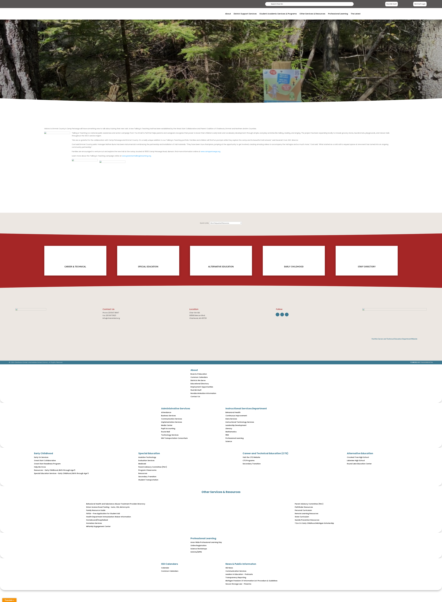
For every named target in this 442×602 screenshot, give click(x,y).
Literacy (228, 428)
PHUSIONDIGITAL (427, 362)
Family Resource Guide (95, 510)
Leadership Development (235, 425)
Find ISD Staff (391, 4)
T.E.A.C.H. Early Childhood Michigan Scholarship (314, 523)
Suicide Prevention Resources (307, 520)
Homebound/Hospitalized (97, 520)
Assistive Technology (147, 457)
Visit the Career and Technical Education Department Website (394, 339)
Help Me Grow (40, 467)
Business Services (168, 415)
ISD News (229, 568)
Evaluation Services (146, 460)
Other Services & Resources (221, 492)
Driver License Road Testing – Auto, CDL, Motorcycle (107, 507)
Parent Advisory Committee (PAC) (152, 467)
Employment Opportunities (201, 387)
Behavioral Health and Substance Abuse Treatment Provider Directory (115, 504)
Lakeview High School (356, 460)
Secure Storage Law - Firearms (238, 584)
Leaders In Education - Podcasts (239, 574)
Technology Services (170, 435)
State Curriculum (302, 517)
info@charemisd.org (111, 318)
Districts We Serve (197, 380)
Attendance (166, 412)
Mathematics (231, 432)
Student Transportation (148, 480)
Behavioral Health (232, 412)
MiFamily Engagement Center (98, 526)
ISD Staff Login (419, 4)
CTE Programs (248, 460)
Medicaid (142, 464)
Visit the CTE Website (251, 457)
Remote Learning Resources (306, 513)
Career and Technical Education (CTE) (265, 453)
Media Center (166, 425)
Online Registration (198, 545)
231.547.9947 (113, 313)
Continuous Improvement (236, 415)
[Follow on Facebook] (277, 314)
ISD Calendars (169, 564)
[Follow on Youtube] (287, 314)
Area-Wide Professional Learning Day (206, 542)
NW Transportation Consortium (174, 438)
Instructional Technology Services (239, 422)
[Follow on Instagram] (282, 314)
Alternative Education (360, 453)
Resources (142, 473)
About (194, 370)
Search (347, 4)
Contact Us (195, 396)
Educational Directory (199, 384)
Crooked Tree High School (358, 457)
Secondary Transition (147, 476)
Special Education (149, 453)
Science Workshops (198, 549)
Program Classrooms (147, 470)
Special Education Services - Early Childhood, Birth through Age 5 (61, 473)
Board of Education (198, 374)
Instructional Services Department (246, 408)
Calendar (165, 568)
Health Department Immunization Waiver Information (108, 517)
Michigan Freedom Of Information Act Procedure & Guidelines (251, 581)
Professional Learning (234, 438)
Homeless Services (94, 523)
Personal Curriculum (303, 510)
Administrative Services (175, 408)
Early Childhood (43, 453)
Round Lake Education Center (359, 464)
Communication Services (171, 419)
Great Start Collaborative (45, 460)
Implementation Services (171, 422)
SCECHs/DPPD (196, 552)
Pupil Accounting (168, 428)
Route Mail (165, 432)
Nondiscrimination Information (203, 393)
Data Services (231, 419)
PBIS (227, 435)
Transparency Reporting (235, 577)
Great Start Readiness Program (47, 464)
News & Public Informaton (240, 564)
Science (228, 441)
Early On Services (41, 457)
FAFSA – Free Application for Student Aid (103, 513)
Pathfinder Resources (304, 507)
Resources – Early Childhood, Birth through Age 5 (54, 470)
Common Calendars (199, 377)
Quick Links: (204, 223)
